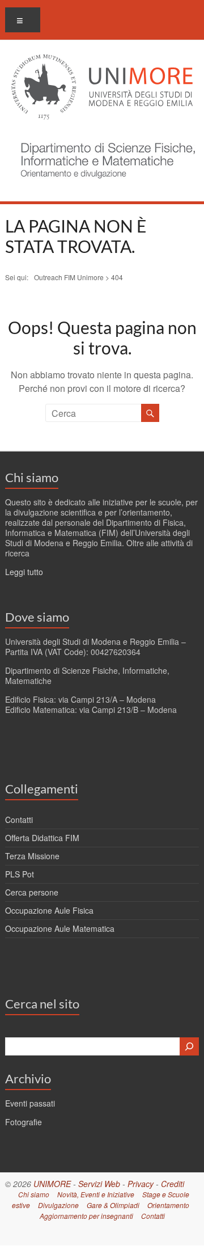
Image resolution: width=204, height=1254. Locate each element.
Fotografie (23, 1122)
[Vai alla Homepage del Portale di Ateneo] (102, 60)
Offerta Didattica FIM (42, 837)
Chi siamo (31, 477)
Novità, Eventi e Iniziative (95, 1194)
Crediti (172, 1183)
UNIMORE (52, 1183)
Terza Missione (32, 856)
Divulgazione (58, 1205)
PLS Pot (19, 874)
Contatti (19, 819)
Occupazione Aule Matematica (59, 928)
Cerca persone (31, 892)
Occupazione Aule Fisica (49, 910)
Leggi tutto (24, 571)
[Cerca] (189, 1046)
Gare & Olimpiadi (113, 1205)
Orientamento (168, 1205)
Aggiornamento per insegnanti (86, 1216)
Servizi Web (99, 1183)
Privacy (141, 1183)
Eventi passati (30, 1103)
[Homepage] (104, 136)
